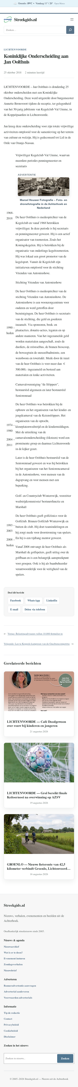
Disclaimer (10, 1036)
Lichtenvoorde (15, 49)
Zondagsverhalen (13, 964)
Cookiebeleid (11, 1030)
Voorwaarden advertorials (18, 997)
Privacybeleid (11, 1024)
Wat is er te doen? (13, 952)
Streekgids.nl (25, 19)
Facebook (15, 600)
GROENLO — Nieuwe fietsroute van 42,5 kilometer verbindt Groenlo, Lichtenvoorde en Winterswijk (38, 866)
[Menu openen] (72, 19)
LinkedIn (51, 600)
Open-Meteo (59, 3)
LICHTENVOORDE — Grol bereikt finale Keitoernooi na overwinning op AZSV (37, 795)
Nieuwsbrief (10, 970)
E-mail (14, 609)
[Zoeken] (70, 30)
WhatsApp (33, 600)
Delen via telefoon (35, 609)
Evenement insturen (14, 958)
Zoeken (65, 1058)
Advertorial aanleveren (16, 991)
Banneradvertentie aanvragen (20, 985)
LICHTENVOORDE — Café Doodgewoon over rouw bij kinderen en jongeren (36, 724)
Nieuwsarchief (11, 946)
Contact (8, 1018)
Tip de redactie (12, 1013)
